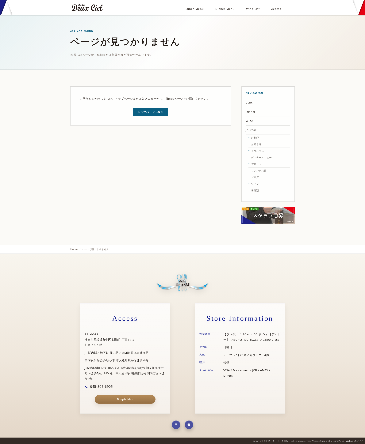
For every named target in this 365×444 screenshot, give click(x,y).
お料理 (255, 137)
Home (74, 249)
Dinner (250, 112)
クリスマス (257, 150)
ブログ (255, 177)
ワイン (255, 184)
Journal (251, 130)
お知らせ (256, 144)
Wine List (253, 9)
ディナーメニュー (261, 157)
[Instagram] (176, 424)
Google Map (125, 399)
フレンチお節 (259, 170)
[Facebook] (189, 424)
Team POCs (338, 440)
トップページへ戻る (150, 112)
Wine (249, 121)
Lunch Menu (195, 9)
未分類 (255, 190)
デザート (256, 164)
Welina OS (351, 440)
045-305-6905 (101, 386)
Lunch (250, 102)
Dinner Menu (225, 9)
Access (276, 9)
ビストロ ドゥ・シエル (277, 440)
